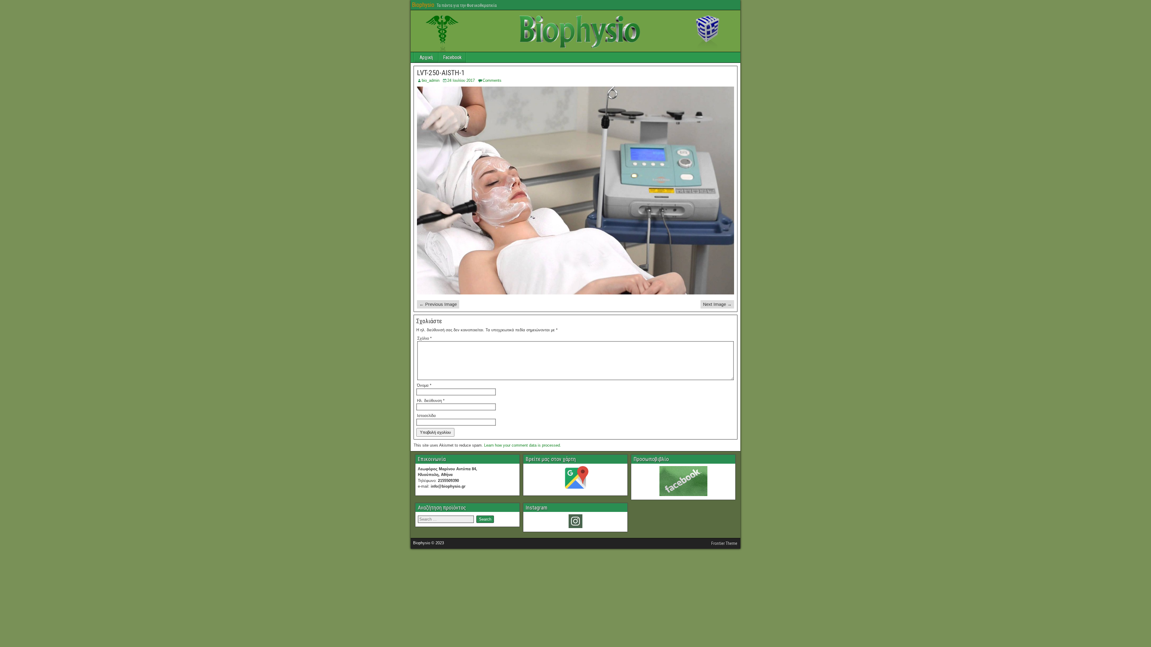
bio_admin (430, 80)
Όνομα (424, 385)
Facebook (452, 57)
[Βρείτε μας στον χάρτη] (575, 479)
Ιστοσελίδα (426, 415)
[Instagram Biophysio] (575, 521)
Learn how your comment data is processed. (522, 445)
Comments (492, 80)
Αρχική (426, 57)
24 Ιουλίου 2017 (461, 80)
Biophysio (423, 4)
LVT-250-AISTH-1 (441, 73)
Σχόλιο (424, 338)
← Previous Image (438, 304)
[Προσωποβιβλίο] (683, 481)
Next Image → (717, 304)
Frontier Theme (724, 543)
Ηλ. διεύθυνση (431, 400)
